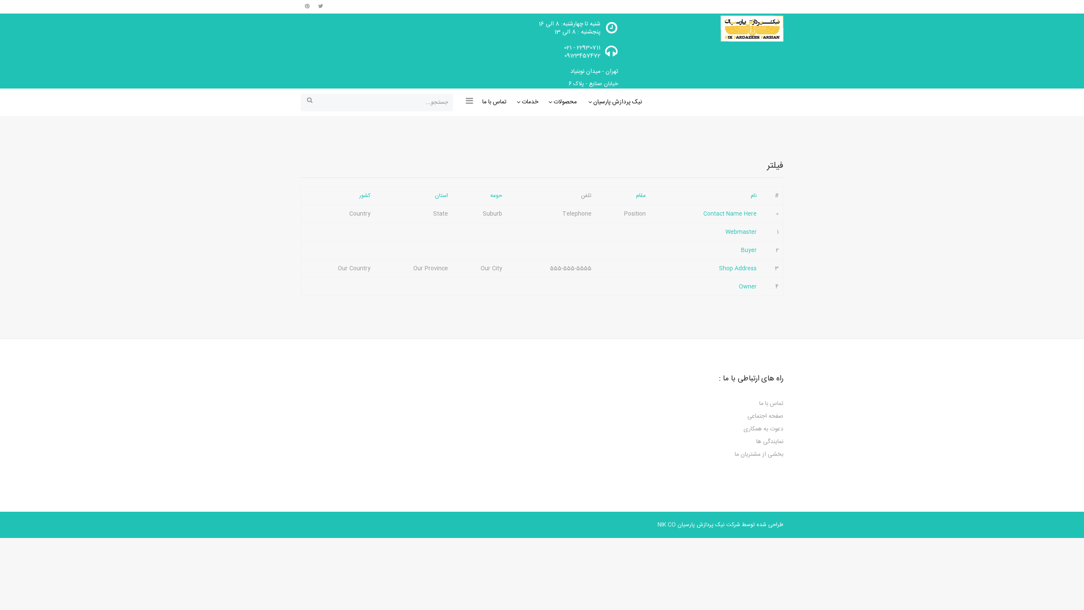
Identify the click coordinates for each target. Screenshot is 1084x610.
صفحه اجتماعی (765, 416)
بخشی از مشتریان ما (759, 454)
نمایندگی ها (769, 442)
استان (441, 195)
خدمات (530, 102)
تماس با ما (494, 102)
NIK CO (667, 525)
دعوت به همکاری (763, 429)
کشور (365, 195)
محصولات (565, 102)
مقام (641, 195)
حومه (496, 195)
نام (754, 195)
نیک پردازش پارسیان (617, 102)
